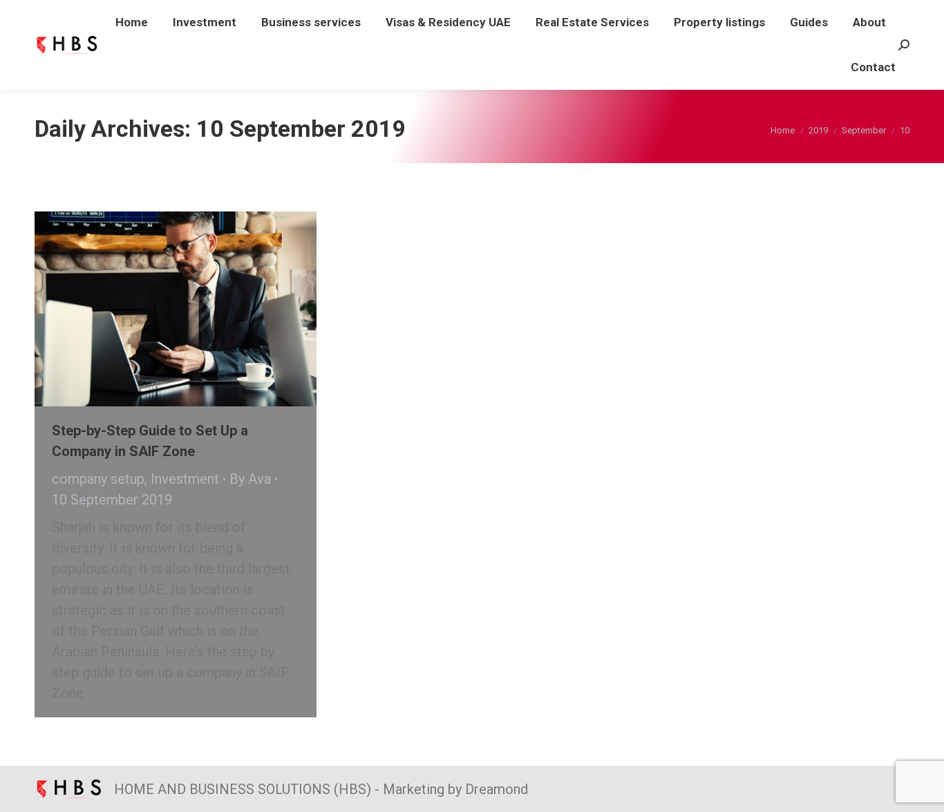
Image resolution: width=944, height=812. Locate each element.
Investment (185, 479)
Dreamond (496, 789)
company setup (98, 479)
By (250, 479)
